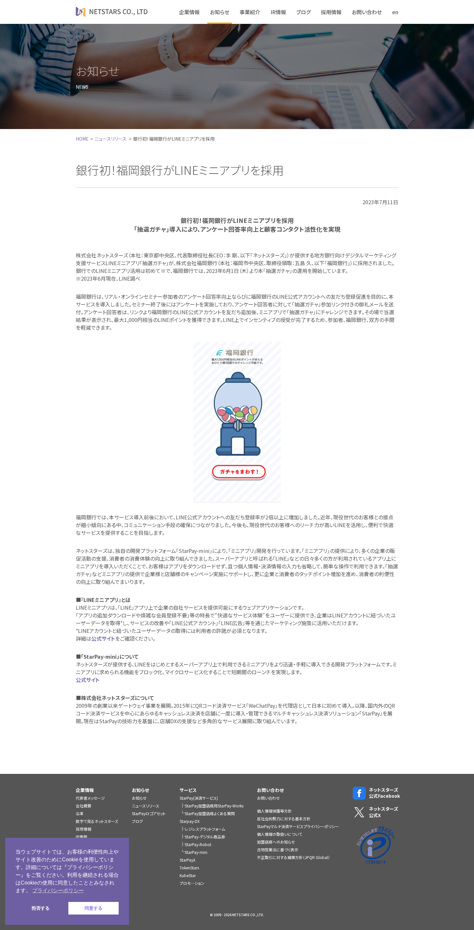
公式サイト (103, 638)
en (395, 12)
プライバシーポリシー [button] (58, 890)
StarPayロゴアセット (149, 813)
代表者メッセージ (90, 798)
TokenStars (189, 867)
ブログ (303, 12)
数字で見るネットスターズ (97, 821)
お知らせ (219, 12)
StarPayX (187, 860)
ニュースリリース (110, 138)
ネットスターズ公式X (383, 812)
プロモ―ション (192, 883)
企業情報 (189, 12)
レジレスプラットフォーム (205, 829)
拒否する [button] (41, 908)
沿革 (80, 813)
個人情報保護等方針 (274, 811)
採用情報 (331, 12)
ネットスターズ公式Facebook (383, 793)
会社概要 (83, 805)
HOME (82, 138)
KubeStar (188, 875)
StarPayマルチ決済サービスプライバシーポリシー (298, 826)
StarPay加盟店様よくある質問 (210, 813)
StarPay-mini (196, 852)
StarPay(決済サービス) (199, 798)
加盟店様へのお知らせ (276, 842)
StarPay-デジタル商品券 (205, 836)
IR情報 (278, 12)
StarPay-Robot (198, 844)
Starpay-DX (190, 821)
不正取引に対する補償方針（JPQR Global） (293, 857)
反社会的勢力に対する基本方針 (284, 818)
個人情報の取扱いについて (279, 834)
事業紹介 (250, 12)
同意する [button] (93, 908)
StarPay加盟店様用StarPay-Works (214, 805)
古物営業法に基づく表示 (277, 849)
